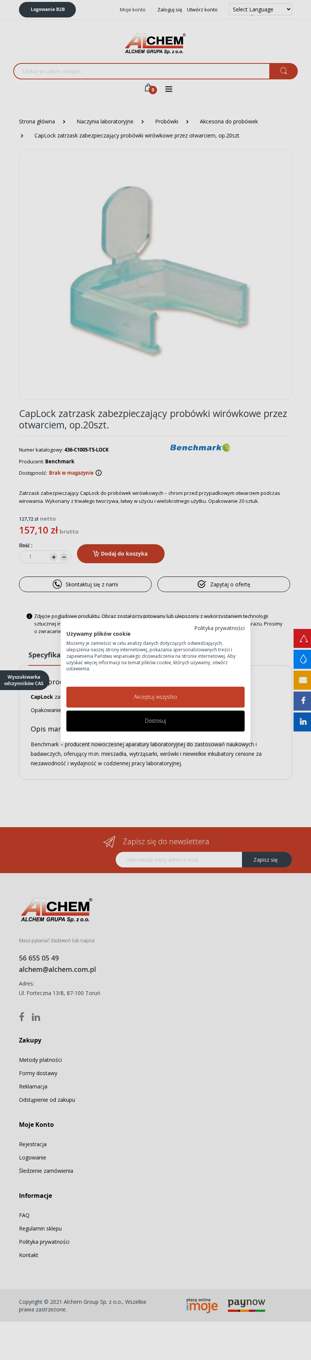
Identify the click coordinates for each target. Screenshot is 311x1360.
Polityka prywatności (219, 628)
